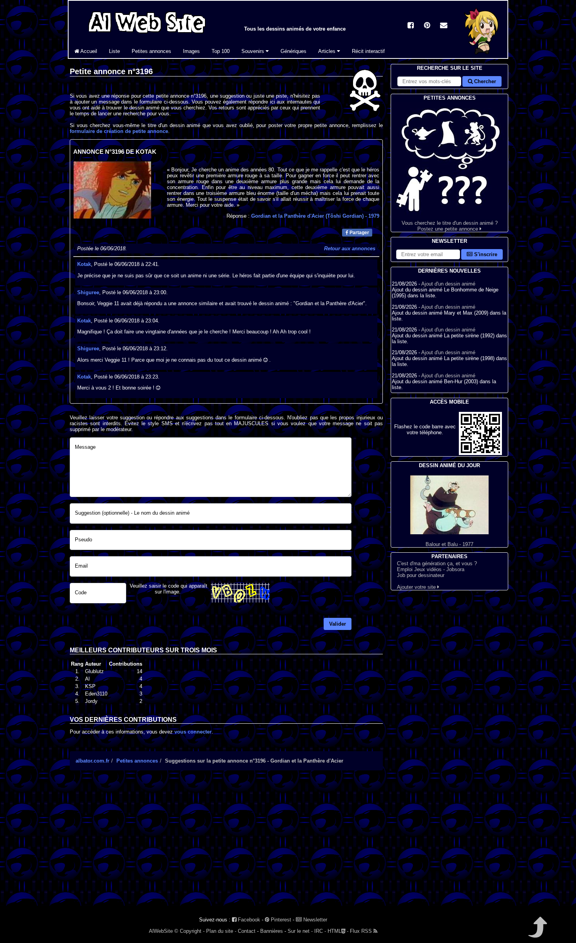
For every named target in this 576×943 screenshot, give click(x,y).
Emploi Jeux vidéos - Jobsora (430, 569)
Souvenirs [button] (253, 51)
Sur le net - (300, 931)
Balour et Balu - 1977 (449, 544)
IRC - (320, 931)
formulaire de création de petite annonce (119, 131)
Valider (337, 624)
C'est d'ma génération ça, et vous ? (437, 563)
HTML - (338, 931)
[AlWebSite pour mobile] (480, 453)
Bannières (271, 931)
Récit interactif (368, 51)
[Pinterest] (427, 26)
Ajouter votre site (417, 587)
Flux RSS (361, 931)
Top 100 (221, 51)
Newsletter (314, 920)
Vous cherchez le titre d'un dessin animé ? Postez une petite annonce (450, 226)
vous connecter (193, 732)
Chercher (484, 81)
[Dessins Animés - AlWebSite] (482, 56)
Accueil (88, 51)
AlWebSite (161, 931)
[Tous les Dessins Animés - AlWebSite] (147, 34)
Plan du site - (221, 931)
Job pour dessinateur (420, 575)
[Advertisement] (226, 845)
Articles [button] (327, 51)
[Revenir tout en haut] (537, 933)
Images (191, 51)
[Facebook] (411, 26)
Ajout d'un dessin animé (448, 284)
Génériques (293, 51)
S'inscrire (485, 254)
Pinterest (280, 920)
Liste (114, 51)
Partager (358, 232)
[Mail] (443, 26)
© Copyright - (189, 931)
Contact (246, 931)
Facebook (248, 920)
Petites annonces (151, 51)
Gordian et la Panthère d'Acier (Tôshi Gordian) (315, 216)
